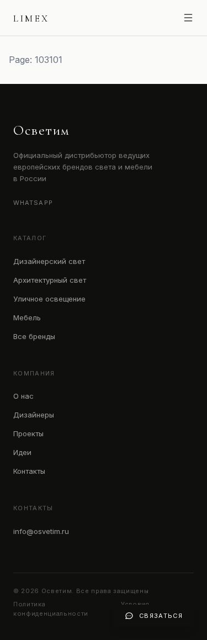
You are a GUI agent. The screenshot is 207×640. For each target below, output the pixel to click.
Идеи (22, 452)
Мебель (27, 317)
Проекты (28, 433)
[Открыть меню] (188, 17)
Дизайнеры (33, 414)
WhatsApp (33, 203)
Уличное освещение (49, 298)
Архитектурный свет (49, 280)
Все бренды (34, 336)
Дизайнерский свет (49, 261)
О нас (23, 396)
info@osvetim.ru (41, 531)
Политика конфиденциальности (50, 608)
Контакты (29, 471)
